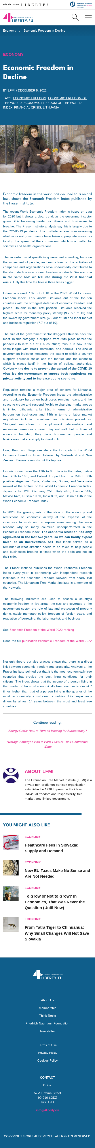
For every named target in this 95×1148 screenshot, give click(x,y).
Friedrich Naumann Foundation (47, 1023)
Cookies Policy (47, 1060)
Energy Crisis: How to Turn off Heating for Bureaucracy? (47, 730)
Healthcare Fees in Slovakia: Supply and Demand (51, 848)
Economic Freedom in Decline (44, 30)
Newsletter (47, 1031)
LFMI (11, 90)
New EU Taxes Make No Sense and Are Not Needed (57, 873)
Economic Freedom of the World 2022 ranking (42, 629)
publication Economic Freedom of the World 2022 (57, 641)
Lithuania (51, 107)
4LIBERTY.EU (43, 1136)
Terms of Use (47, 1045)
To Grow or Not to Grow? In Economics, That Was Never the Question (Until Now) (55, 902)
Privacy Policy (47, 1053)
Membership (47, 1008)
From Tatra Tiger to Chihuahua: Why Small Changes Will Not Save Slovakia (57, 933)
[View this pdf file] (5, 648)
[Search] (75, 17)
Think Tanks (47, 1015)
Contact (47, 1077)
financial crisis (27, 107)
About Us (47, 1000)
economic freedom (29, 98)
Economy (9, 30)
